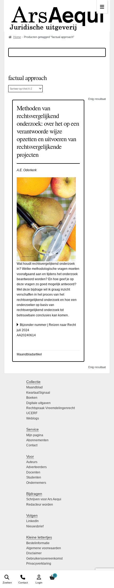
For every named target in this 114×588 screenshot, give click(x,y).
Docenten (33, 472)
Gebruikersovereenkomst (44, 558)
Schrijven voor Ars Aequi (43, 499)
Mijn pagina (34, 435)
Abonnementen (37, 440)
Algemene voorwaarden (43, 548)
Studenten (33, 477)
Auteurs (31, 462)
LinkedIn (32, 521)
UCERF (31, 413)
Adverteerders (36, 467)
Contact (31, 445)
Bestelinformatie (38, 543)
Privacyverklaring (38, 563)
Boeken (31, 398)
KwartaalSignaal (38, 392)
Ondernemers (36, 483)
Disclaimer (34, 553)
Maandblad (34, 387)
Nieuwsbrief (34, 526)
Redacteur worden (39, 504)
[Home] (57, 16)
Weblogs (32, 418)
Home (17, 37)
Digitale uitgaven (38, 403)
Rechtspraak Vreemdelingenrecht (50, 408)
